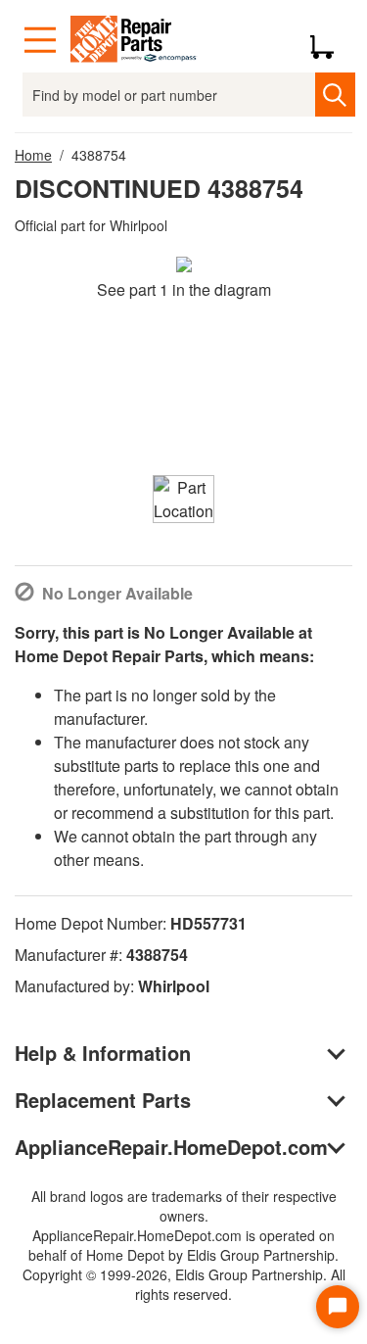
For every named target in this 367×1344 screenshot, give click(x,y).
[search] (335, 94)
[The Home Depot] (134, 40)
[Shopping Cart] (329, 40)
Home (33, 155)
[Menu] (40, 40)
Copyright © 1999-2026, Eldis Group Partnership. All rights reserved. (184, 1284)
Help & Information (103, 1052)
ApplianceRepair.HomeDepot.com (171, 1146)
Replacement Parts (103, 1099)
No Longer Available (117, 593)
